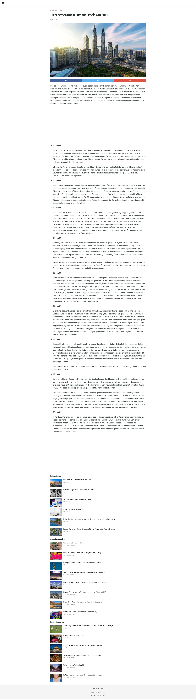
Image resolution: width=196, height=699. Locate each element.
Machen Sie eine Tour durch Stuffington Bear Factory (82, 553)
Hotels (60, 10)
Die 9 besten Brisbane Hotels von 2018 (77, 480)
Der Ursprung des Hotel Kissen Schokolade (78, 490)
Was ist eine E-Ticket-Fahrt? (73, 543)
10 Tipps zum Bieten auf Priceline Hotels (77, 499)
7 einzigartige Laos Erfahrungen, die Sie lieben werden (82, 645)
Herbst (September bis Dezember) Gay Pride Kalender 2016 (84, 592)
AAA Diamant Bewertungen (73, 509)
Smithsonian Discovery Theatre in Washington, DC (81, 612)
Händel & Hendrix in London (73, 635)
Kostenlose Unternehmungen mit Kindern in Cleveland (82, 602)
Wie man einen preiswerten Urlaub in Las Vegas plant (82, 655)
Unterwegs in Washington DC (73, 665)
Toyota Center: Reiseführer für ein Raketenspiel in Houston (84, 572)
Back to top (98, 688)
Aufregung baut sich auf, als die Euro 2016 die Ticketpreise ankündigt (88, 626)
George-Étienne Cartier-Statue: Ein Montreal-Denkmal (82, 563)
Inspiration (53, 10)
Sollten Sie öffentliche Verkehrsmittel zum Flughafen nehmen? (86, 582)
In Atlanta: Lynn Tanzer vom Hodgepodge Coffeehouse (83, 675)
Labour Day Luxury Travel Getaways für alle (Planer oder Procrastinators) (89, 529)
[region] (98, 125)
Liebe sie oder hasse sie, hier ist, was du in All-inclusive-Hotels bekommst (89, 519)
